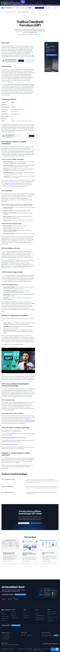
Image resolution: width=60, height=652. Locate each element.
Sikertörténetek (26, 615)
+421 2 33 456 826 (6, 635)
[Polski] (54, 643)
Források (17, 7)
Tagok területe (14, 613)
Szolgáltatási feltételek (21, 648)
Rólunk (25, 611)
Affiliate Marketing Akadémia (40, 615)
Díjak (24, 613)
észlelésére (12, 186)
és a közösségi (18, 402)
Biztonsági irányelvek (29, 648)
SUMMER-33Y (15, 4)
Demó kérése (21, 60)
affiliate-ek (16, 406)
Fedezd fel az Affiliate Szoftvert (24, 523)
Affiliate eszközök (50, 620)
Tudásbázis (13, 611)
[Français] (47, 643)
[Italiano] (51, 643)
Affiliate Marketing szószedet (40, 617)
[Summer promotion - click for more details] (30, 3)
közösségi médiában (21, 163)
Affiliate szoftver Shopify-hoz (52, 611)
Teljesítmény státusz (15, 617)
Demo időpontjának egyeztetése (20, 594)
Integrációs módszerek (5, 616)
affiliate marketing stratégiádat (18, 465)
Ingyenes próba (47, 7)
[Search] (33, 8)
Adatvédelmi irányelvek (37, 648)
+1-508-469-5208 (6, 638)
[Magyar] (49, 643)
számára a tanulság (5, 459)
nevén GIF (22, 376)
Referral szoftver (50, 618)
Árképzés (3, 612)
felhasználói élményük (26, 421)
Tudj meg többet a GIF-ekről (35, 523)
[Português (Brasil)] (56, 643)
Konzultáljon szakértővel (39, 7)
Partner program (26, 617)
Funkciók (3, 614)
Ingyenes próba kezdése (6, 625)
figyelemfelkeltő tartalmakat (13, 440)
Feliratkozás (56, 635)
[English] (44, 643)
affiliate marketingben (14, 184)
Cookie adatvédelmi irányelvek (47, 648)
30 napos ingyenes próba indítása (30, 60)
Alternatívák (3, 620)
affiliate (11, 251)
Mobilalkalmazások (4, 618)
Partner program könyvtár (40, 619)
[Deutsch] (42, 643)
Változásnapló (14, 615)
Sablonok (37, 613)
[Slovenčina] (57, 643)
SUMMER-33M (6, 4)
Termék (13, 7)
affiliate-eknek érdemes (30, 420)
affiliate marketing (26, 518)
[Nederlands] (52, 643)
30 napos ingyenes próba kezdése (7, 594)
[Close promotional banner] (58, 1)
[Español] (46, 643)
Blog (36, 611)
